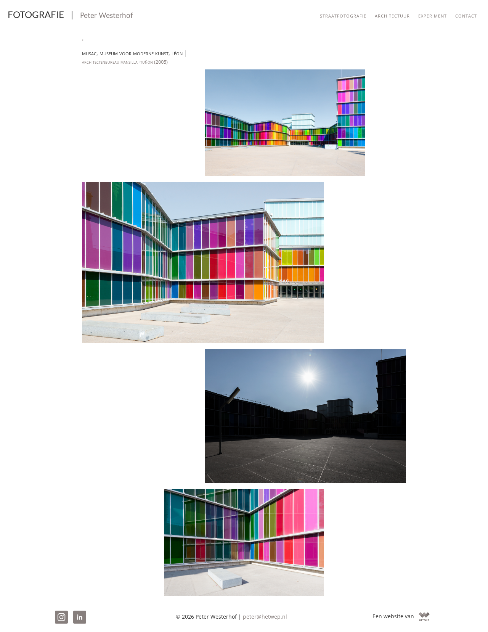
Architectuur (392, 15)
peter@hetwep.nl (265, 616)
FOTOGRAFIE (70, 15)
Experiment (432, 15)
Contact (466, 15)
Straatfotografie (343, 15)
